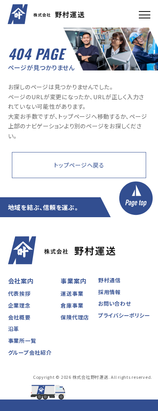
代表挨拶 (19, 293)
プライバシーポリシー (124, 315)
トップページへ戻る (79, 165)
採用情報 (109, 292)
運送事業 (72, 293)
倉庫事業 (72, 305)
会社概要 (19, 317)
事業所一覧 (22, 340)
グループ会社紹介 (30, 352)
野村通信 (109, 280)
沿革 (14, 328)
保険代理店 (75, 317)
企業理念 (19, 305)
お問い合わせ (114, 303)
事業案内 (73, 280)
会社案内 (21, 280)
